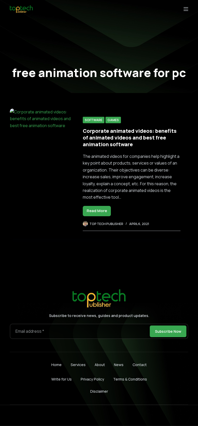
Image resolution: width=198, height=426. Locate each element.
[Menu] (186, 9)
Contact (140, 364)
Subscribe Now (168, 331)
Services (78, 364)
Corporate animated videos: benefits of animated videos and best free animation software (130, 137)
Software (93, 120)
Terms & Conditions (130, 379)
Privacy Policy (92, 379)
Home (56, 364)
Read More (99, 212)
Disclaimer (99, 391)
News (118, 364)
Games (113, 120)
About (100, 364)
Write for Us (61, 379)
